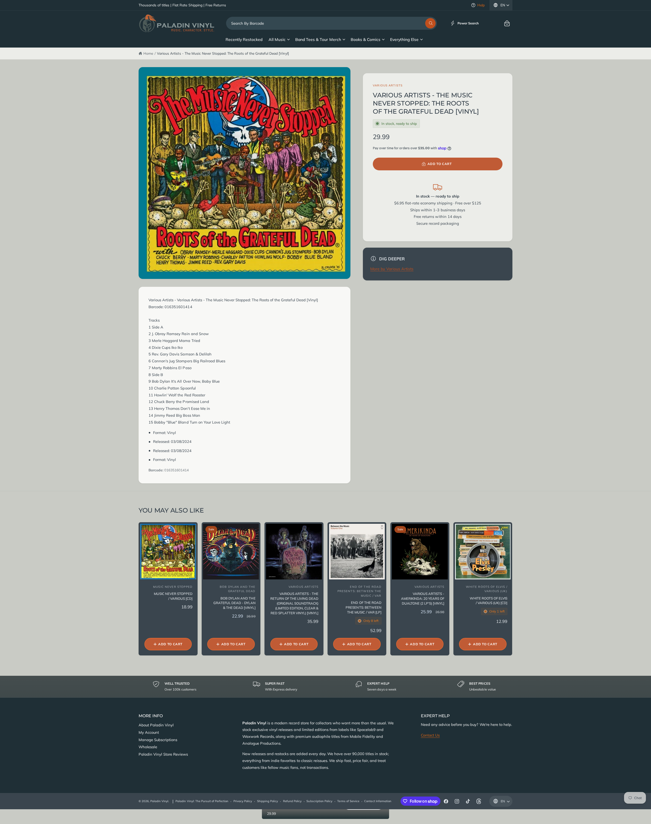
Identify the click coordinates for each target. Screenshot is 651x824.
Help (481, 5)
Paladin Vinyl (159, 801)
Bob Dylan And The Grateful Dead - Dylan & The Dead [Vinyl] (234, 603)
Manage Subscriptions (158, 739)
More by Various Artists (391, 268)
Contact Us (430, 735)
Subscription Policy (319, 801)
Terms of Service (348, 801)
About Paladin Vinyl (156, 725)
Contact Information (377, 801)
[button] (506, 23)
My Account (149, 732)
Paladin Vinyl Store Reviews (163, 754)
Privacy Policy (242, 801)
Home (148, 53)
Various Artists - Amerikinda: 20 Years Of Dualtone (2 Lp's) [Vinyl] (422, 598)
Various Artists (388, 85)
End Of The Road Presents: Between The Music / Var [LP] (363, 607)
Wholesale (148, 746)
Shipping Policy (267, 801)
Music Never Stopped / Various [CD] (173, 596)
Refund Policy (292, 801)
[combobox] (331, 23)
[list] (325, 686)
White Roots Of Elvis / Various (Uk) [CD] (488, 600)
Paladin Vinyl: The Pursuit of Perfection (201, 801)
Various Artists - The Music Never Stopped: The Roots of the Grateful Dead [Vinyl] (223, 53)
